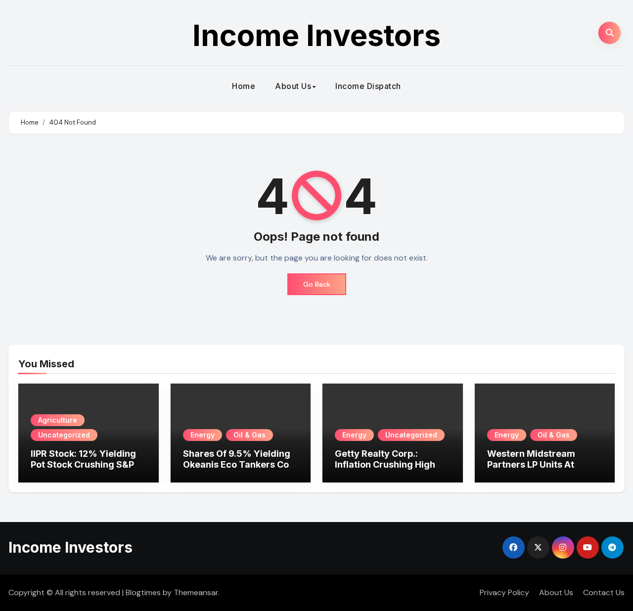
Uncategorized (64, 435)
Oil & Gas (249, 435)
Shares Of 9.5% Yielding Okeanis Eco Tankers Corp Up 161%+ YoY (240, 464)
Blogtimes (143, 592)
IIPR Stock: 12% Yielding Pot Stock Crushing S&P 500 (83, 464)
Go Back (316, 284)
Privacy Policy (504, 592)
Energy (202, 435)
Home (243, 86)
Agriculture (57, 420)
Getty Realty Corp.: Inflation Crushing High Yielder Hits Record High (389, 464)
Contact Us (604, 592)
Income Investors (316, 35)
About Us (293, 86)
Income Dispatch (368, 86)
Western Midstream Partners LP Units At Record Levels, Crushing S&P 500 (540, 469)
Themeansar (196, 592)
